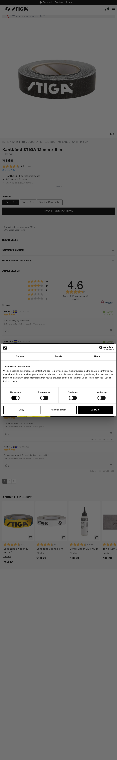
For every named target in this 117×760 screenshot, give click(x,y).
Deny (21, 409)
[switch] (44, 398)
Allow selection (58, 409)
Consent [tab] (20, 356)
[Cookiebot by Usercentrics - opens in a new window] (101, 348)
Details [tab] (58, 356)
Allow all (95, 409)
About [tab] (97, 356)
